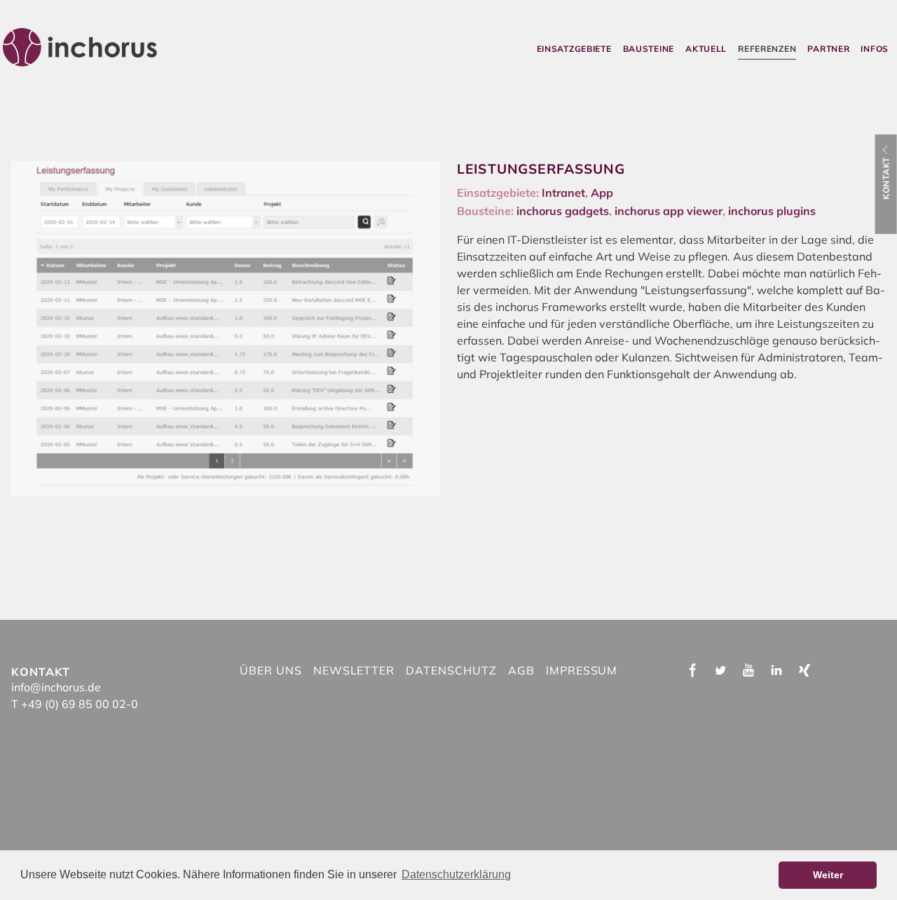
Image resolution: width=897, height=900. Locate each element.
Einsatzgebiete (574, 48)
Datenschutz (451, 670)
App (602, 193)
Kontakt (886, 178)
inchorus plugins (772, 211)
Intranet (563, 193)
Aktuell (706, 48)
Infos (875, 48)
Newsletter (354, 670)
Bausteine (648, 48)
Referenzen (767, 48)
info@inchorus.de (56, 687)
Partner (828, 48)
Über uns (271, 670)
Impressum (582, 670)
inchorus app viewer (669, 211)
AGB (521, 670)
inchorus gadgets (562, 211)
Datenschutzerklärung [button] (456, 874)
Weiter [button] (828, 874)
